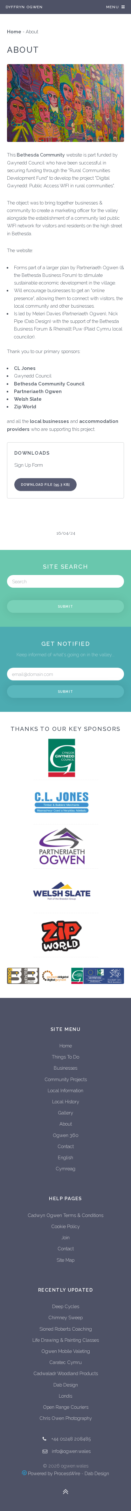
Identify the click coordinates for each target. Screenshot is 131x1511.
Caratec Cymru (65, 1362)
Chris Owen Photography (65, 1418)
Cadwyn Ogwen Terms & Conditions (65, 1215)
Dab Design (65, 1384)
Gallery (65, 1112)
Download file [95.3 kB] (45, 484)
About (65, 1124)
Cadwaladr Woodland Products (65, 1373)
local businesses (49, 421)
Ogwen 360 (66, 1135)
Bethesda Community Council (49, 383)
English (65, 1157)
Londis (65, 1396)
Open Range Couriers (65, 1407)
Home (14, 31)
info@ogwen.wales (71, 1451)
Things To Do (65, 1057)
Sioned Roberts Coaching (65, 1329)
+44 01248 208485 (71, 1438)
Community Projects (66, 1079)
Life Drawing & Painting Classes (65, 1340)
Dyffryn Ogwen (24, 7)
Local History (65, 1101)
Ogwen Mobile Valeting (65, 1351)
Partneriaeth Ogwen (38, 391)
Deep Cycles (65, 1306)
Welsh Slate (28, 399)
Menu (112, 7)
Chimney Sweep (65, 1317)
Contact (66, 1146)
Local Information (65, 1090)
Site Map (65, 1260)
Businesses (65, 1068)
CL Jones (25, 368)
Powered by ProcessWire (53, 1473)
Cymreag (65, 1168)
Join (65, 1237)
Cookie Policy (65, 1226)
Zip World (25, 406)
